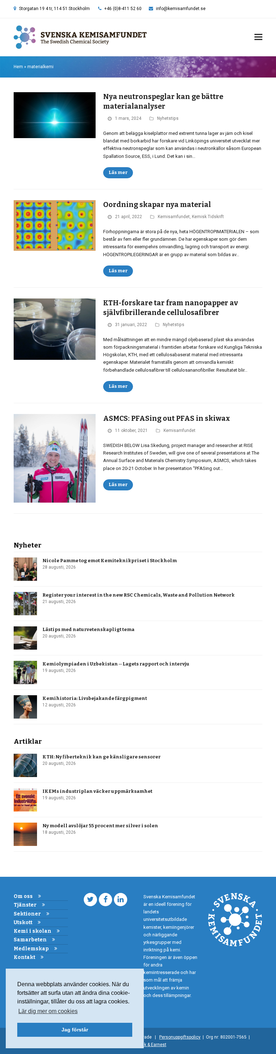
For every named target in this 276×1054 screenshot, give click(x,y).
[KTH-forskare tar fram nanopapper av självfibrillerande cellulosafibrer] (55, 328)
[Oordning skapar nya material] (55, 225)
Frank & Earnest (150, 1044)
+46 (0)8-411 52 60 (123, 8)
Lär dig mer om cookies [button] (48, 1011)
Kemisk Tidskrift (208, 216)
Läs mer (118, 172)
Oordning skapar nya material (157, 205)
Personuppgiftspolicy (180, 1037)
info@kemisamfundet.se (181, 8)
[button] (258, 37)
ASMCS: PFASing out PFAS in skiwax (166, 418)
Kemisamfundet (174, 216)
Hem (18, 66)
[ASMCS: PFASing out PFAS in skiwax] (55, 458)
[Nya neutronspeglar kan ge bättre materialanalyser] (55, 115)
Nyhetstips (168, 118)
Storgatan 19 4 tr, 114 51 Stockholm (54, 8)
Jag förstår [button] (74, 1029)
